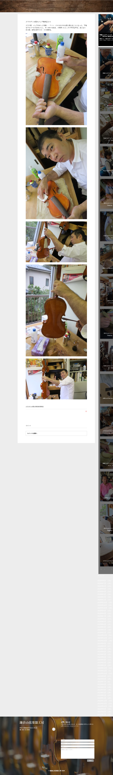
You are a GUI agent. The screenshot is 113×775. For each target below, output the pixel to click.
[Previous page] (104, 569)
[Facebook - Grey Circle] (53, 729)
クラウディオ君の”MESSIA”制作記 (35, 406)
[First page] (101, 569)
